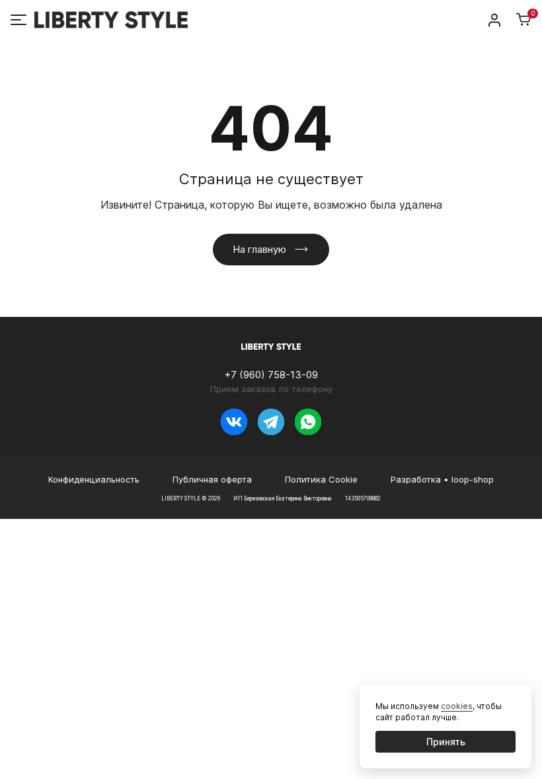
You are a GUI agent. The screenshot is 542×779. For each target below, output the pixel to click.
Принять (445, 741)
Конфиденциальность (93, 479)
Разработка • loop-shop (442, 479)
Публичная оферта (212, 479)
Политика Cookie (321, 479)
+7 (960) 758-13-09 (271, 374)
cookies (457, 706)
